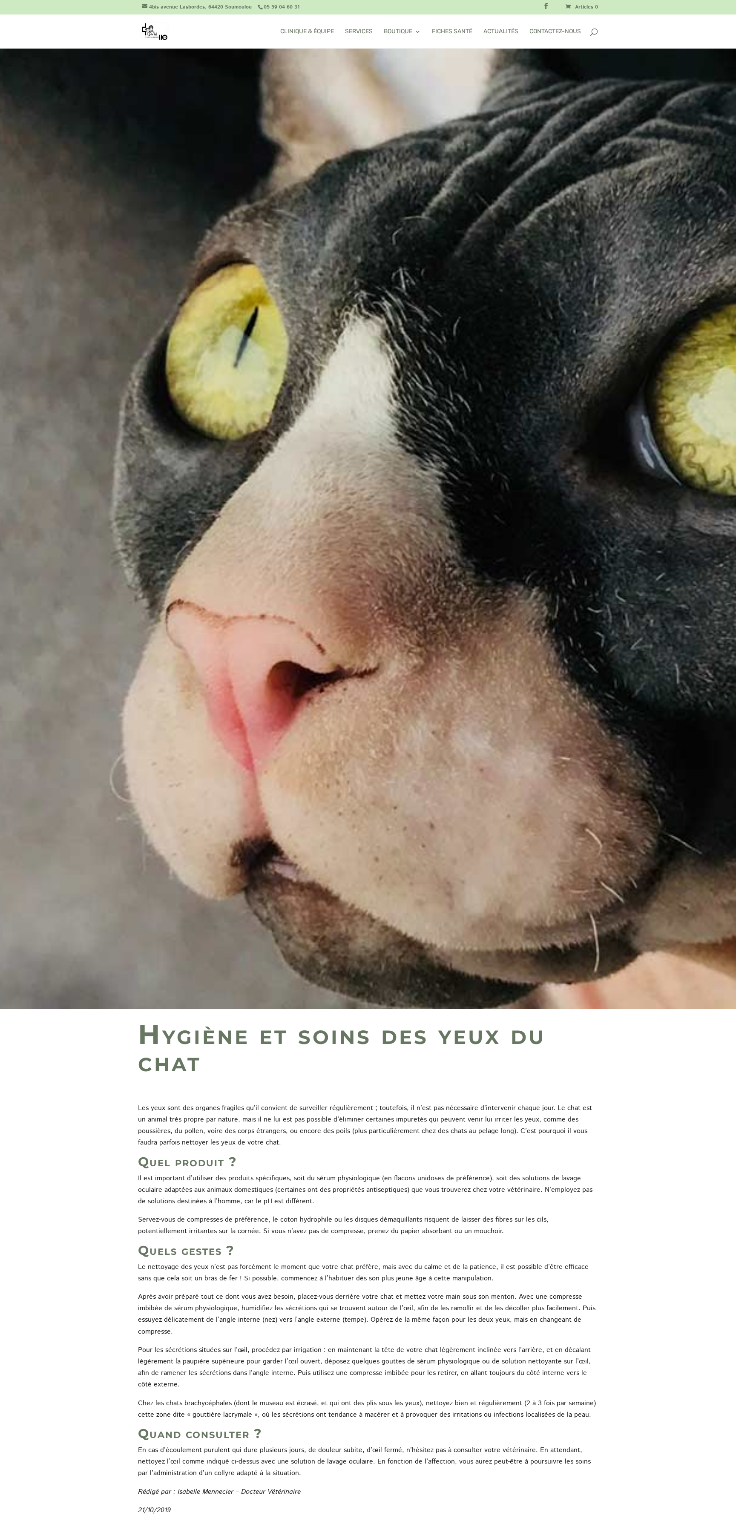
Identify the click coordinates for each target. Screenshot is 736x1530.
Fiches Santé (452, 32)
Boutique (398, 32)
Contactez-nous (555, 32)
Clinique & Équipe (307, 32)
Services (359, 32)
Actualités (500, 32)
